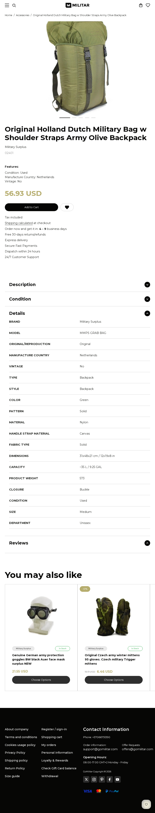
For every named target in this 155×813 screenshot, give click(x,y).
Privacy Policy (15, 752)
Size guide (12, 776)
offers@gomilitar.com (137, 749)
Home (8, 15)
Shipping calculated (19, 223)
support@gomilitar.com (100, 749)
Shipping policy (16, 760)
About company (16, 729)
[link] (23, 648)
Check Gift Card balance (58, 768)
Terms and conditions (21, 737)
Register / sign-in (54, 729)
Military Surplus (15, 147)
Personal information (57, 752)
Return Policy (15, 768)
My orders (48, 745)
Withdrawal (49, 776)
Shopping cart (51, 737)
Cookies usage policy (20, 745)
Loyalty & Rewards (54, 760)
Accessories (22, 15)
